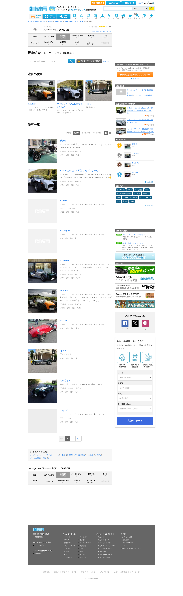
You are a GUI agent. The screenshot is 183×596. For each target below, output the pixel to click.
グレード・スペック (91, 43)
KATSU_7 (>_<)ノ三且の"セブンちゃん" (79, 170)
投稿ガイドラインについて (132, 548)
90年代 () (92, 455)
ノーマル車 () (35, 458)
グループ (67, 551)
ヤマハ (129, 190)
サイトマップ (134, 572)
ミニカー (137, 194)
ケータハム (59, 22)
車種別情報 (39, 537)
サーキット (68, 557)
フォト (105, 36)
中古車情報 (102, 551)
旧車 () (65, 455)
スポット (67, 548)
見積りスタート (135, 420)
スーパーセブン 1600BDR (74, 22)
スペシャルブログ (104, 543)
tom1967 (135, 172)
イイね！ (67, 554)
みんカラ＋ (102, 537)
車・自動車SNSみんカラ (37, 22)
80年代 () (82, 455)
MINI (119, 197)
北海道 (125, 201)
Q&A (77, 43)
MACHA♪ (32, 104)
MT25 (147, 190)
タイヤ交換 (139, 190)
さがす (82, 540)
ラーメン (146, 194)
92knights (65, 230)
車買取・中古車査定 (105, 554)
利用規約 (56, 572)
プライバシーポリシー (70, 572)
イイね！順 (86, 133)
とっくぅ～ (65, 380)
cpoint (88, 104)
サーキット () (42, 455)
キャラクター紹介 (104, 557)
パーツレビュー (77, 36)
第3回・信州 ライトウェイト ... (133, 243)
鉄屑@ (63, 140)
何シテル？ (84, 537)
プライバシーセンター (89, 572)
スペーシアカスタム (130, 197)
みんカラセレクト (104, 540)
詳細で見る (106, 133)
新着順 (68, 133)
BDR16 (63, 200)
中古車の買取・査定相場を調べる (101, 31)
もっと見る (149, 182)
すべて (32, 455)
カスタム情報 (49, 37)
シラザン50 (121, 190)
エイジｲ (64, 410)
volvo (118, 201)
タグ (81, 551)
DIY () (99, 455)
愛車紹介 (63, 36)
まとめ (82, 554)
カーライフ (84, 557)
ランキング (35, 43)
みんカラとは (127, 537)
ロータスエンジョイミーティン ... (134, 235)
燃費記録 (63, 43)
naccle (63, 320)
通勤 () (46, 458)
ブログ (66, 540)
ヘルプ (140, 3)
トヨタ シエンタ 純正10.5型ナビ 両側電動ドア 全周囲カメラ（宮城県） (140, 110)
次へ (78, 439)
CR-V (132, 201)
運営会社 (46, 572)
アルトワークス (145, 197)
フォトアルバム (69, 546)
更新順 (76, 133)
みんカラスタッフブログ (106, 546)
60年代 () (73, 455)
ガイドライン (105, 572)
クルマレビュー (49, 43)
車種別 (50, 22)
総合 (35, 37)
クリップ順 (97, 133)
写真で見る (110, 133)
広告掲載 (123, 572)
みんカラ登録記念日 (124, 194)
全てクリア (107, 61)
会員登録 (125, 540)
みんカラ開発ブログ (105, 548)
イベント (67, 537)
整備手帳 (91, 36)
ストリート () (54, 455)
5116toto (64, 260)
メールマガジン (128, 543)
